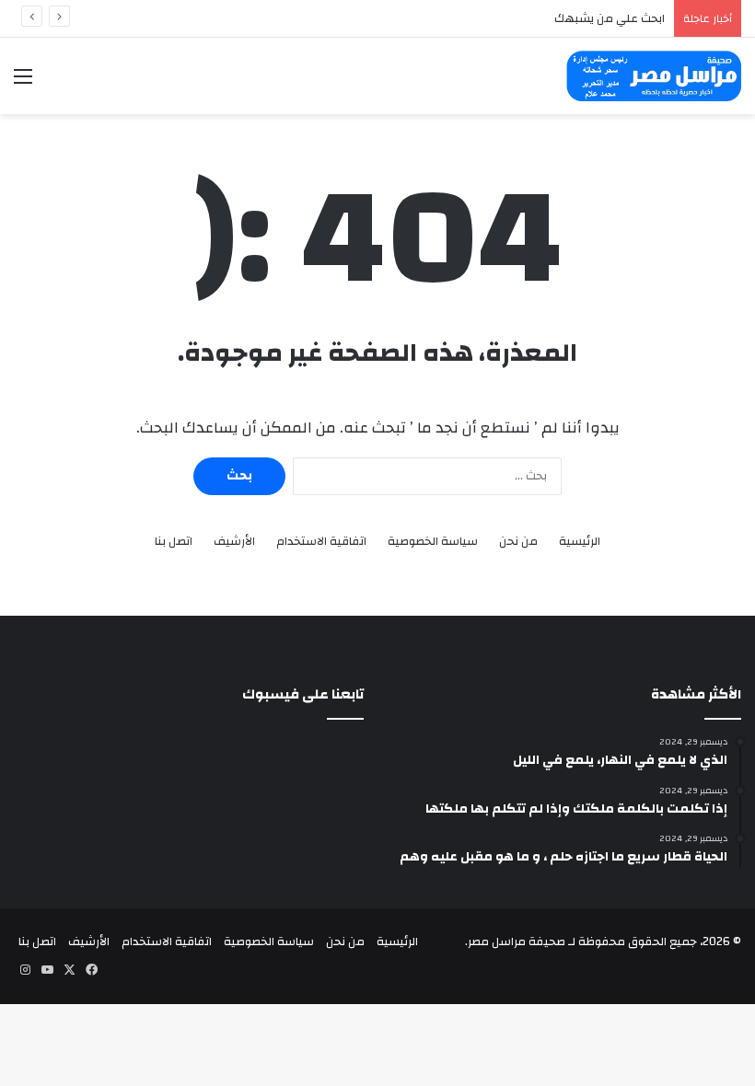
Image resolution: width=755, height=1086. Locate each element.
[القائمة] (23, 83)
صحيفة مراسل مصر (516, 941)
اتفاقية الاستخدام (321, 541)
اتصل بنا (173, 541)
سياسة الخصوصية (433, 541)
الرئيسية (579, 541)
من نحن (518, 541)
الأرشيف (234, 541)
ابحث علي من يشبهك (609, 18)
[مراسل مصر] (653, 76)
